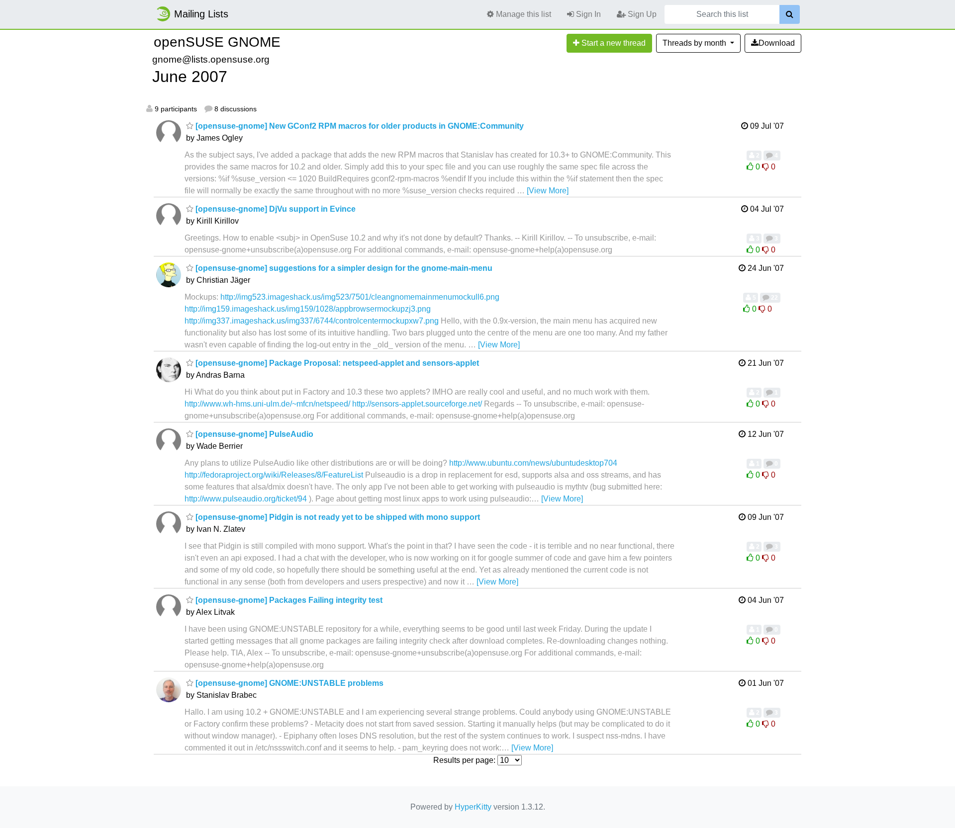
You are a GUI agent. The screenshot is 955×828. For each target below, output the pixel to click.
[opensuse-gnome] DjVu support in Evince (274, 209)
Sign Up (641, 14)
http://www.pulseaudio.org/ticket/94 (246, 499)
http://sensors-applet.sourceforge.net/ (417, 404)
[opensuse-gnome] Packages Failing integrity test (287, 600)
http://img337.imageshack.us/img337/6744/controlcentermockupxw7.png (312, 321)
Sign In (587, 14)
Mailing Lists (201, 13)
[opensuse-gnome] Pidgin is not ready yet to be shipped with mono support (336, 517)
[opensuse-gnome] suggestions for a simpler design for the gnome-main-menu (342, 268)
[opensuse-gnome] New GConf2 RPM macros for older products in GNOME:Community (358, 126)
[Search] (789, 14)
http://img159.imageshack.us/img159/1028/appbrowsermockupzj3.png (308, 309)
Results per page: (464, 760)
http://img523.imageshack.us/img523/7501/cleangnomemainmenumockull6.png (359, 297)
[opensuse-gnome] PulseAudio (253, 434)
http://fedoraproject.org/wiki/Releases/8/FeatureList (274, 475)
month (695, 43)
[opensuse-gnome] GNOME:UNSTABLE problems (288, 683)
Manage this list (522, 14)
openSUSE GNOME (217, 42)
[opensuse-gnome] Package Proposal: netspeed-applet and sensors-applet (336, 363)
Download (777, 43)
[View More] (548, 190)
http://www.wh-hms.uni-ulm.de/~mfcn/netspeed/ (267, 404)
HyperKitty (473, 807)
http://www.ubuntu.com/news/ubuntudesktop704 (533, 463)
